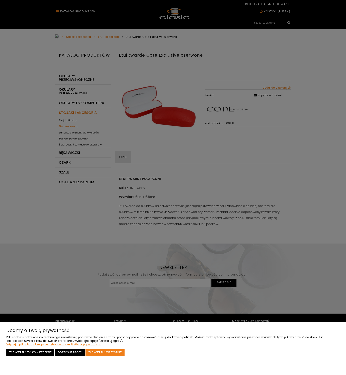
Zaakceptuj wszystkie (105, 352)
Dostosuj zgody (70, 352)
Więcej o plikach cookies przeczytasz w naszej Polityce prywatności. (53, 344)
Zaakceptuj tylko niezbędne (30, 352)
